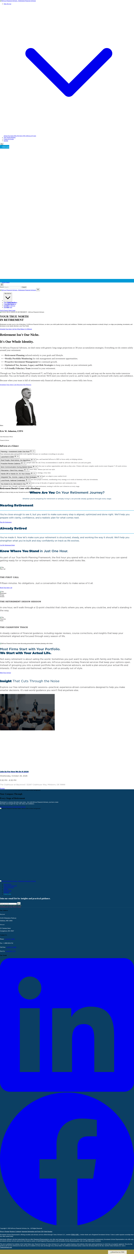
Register (2, 788)
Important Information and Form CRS (32, 1231)
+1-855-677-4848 (11, 947)
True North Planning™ (10, 886)
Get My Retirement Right (7, 545)
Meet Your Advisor (5, 672)
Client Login (11, 310)
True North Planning (9, 137)
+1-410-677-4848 (9, 939)
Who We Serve (18, 136)
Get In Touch (5, 282)
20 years (33, 136)
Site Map (6, 307)
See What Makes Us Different (23, 329)
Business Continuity (15, 1231)
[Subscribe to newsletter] (19, 903)
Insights (6, 140)
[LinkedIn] (67, 1091)
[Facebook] (67, 1225)
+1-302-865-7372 (10, 951)
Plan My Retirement (6, 522)
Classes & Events (9, 139)
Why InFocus (27, 136)
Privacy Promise (4, 1231)
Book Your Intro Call (6, 587)
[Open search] (2, 144)
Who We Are (8, 293)
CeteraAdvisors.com (6, 1247)
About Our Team (9, 136)
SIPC (77, 1234)
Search (2, 287)
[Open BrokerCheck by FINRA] (117, 1252)
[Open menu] (2, 284)
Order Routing (48, 1231)
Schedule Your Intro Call (7, 329)
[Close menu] (38, 289)
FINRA (73, 1234)
